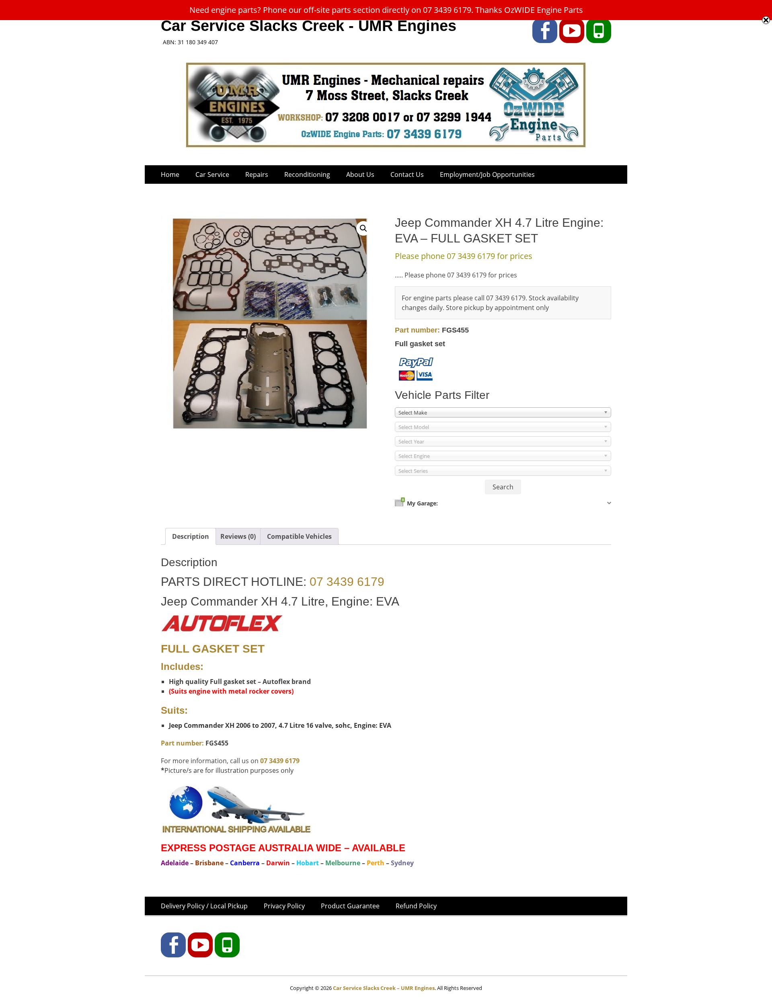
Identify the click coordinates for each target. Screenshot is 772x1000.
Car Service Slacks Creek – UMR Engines (384, 988)
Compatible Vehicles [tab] (299, 536)
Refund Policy (416, 905)
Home (170, 174)
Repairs (256, 174)
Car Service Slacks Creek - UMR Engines (308, 25)
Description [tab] (190, 536)
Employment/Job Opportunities (487, 174)
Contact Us (407, 174)
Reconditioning (307, 174)
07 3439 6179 (347, 581)
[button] (363, 228)
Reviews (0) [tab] (238, 536)
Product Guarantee (350, 905)
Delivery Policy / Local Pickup (204, 905)
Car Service (212, 174)
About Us (360, 174)
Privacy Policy (284, 905)
